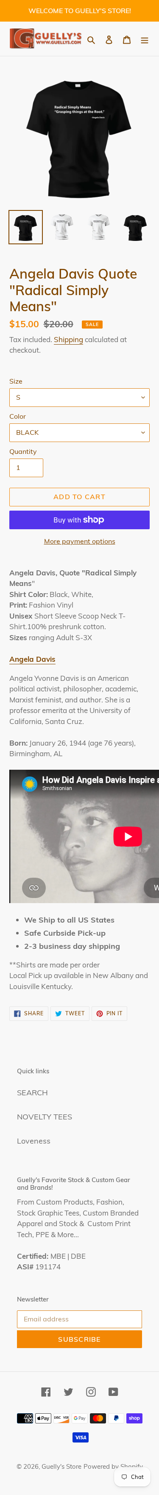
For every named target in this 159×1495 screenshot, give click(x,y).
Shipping (68, 339)
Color (17, 416)
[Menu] (144, 39)
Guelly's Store (61, 1466)
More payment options (79, 541)
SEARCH (32, 1092)
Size (15, 381)
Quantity (23, 451)
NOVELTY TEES (44, 1117)
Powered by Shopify (113, 1466)
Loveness (33, 1141)
